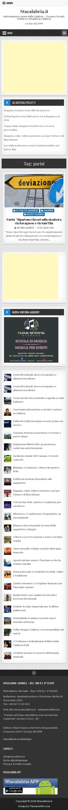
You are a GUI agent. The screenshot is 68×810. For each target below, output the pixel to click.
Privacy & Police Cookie (17, 764)
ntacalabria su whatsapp (17, 739)
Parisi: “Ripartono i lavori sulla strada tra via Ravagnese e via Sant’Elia (34, 221)
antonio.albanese (25, 228)
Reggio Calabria (35, 214)
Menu (9, 3)
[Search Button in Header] (64, 33)
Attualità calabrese (27, 210)
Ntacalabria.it (34, 11)
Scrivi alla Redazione (15, 760)
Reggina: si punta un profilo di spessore (27, 110)
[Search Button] (34, 673)
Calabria (48, 210)
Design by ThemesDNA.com (34, 806)
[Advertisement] (34, 67)
